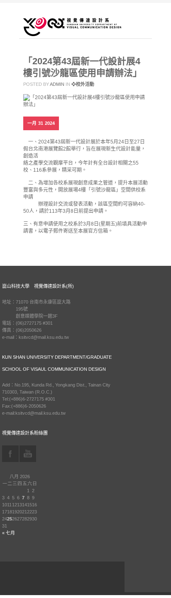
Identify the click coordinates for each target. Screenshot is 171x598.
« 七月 (8, 532)
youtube (28, 453)
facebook (10, 453)
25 (9, 518)
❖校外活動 (82, 84)
